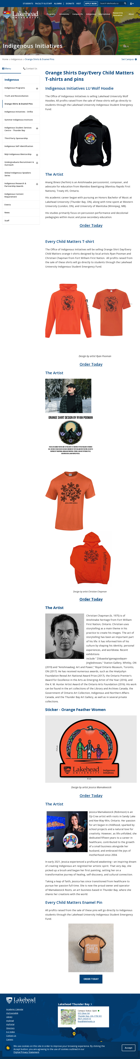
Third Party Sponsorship (16, 138)
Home (5, 59)
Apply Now (91, 3)
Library (9, 1017)
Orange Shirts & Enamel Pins (19, 103)
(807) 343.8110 (84, 1018)
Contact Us (11, 1035)
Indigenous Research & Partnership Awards (15, 184)
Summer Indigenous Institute (19, 119)
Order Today (91, 225)
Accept (128, 1047)
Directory (10, 1028)
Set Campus (128, 59)
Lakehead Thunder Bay (73, 1004)
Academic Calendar (14, 1009)
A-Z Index (10, 1032)
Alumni (58, 3)
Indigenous (16, 59)
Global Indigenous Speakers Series (18, 174)
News (7, 212)
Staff (7, 220)
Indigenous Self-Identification (19, 146)
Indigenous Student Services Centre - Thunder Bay (18, 129)
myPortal (10, 1024)
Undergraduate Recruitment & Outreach (19, 163)
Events (8, 204)
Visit (78, 3)
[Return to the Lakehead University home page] (21, 14)
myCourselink (12, 1013)
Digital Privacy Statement (26, 1052)
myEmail (10, 1020)
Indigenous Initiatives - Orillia (19, 111)
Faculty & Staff (43, 3)
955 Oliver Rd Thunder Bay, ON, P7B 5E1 (90, 1014)
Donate (70, 3)
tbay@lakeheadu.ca (86, 1021)
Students (28, 3)
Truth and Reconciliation (16, 96)
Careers (9, 1039)
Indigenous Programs (15, 88)
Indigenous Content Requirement (14, 195)
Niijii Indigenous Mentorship (18, 154)
